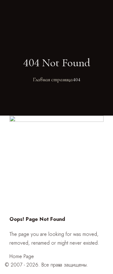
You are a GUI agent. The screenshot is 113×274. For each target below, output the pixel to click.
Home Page (21, 256)
